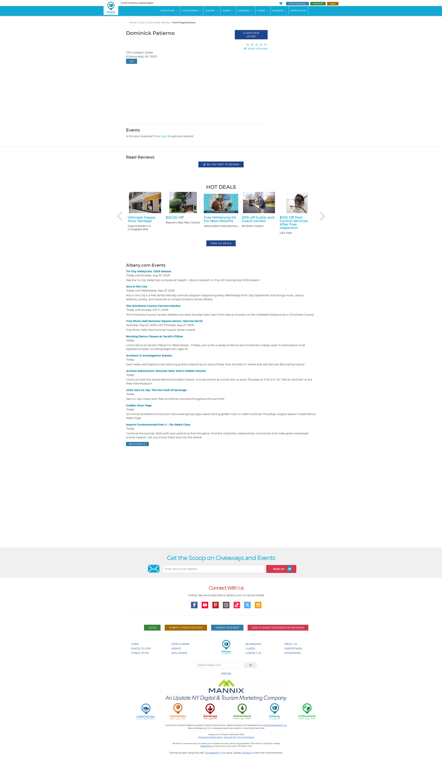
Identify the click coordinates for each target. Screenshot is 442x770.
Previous (119, 216)
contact (246, 752)
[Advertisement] (221, 505)
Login (333, 3)
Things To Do (167, 10)
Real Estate (179, 652)
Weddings (244, 10)
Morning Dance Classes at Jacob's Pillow (154, 336)
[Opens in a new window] (145, 711)
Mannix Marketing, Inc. (275, 725)
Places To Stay (141, 648)
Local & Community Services (154, 22)
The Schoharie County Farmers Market (153, 306)
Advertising (292, 652)
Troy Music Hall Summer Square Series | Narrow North (164, 321)
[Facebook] (194, 605)
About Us (290, 643)
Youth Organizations (184, 22)
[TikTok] (237, 605)
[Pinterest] (215, 605)
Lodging (210, 10)
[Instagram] (226, 605)
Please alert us (206, 746)
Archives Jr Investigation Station (149, 355)
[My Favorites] (281, 3)
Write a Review (257, 48)
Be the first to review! (222, 164)
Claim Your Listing (251, 34)
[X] (247, 605)
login (164, 136)
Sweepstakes (293, 648)
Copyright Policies (245, 737)
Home (132, 22)
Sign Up (279, 569)
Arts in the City (136, 286)
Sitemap (226, 673)
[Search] (251, 665)
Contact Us (253, 652)
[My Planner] (258, 605)
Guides (261, 10)
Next (322, 216)
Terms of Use (230, 737)
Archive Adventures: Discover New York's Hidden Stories (166, 371)
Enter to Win (298, 10)
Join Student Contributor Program (278, 627)
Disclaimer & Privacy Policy (210, 737)
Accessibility (212, 752)
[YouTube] (205, 605)
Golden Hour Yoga (139, 405)
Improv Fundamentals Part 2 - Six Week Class (158, 424)
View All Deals (221, 243)
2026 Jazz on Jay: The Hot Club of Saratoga (156, 390)
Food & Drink (190, 10)
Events (226, 10)
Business (278, 10)
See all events (136, 444)
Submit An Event (227, 627)
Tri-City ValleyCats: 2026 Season (148, 271)
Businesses (253, 643)
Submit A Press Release (186, 627)
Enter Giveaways (297, 3)
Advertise (318, 3)
